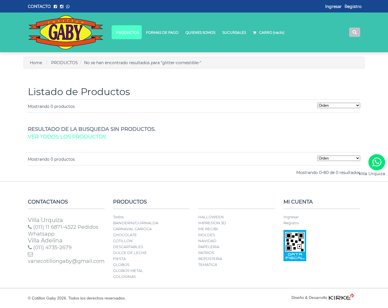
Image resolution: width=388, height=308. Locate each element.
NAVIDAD (207, 240)
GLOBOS (121, 264)
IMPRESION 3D (212, 223)
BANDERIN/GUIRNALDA (135, 223)
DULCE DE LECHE (130, 252)
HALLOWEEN (211, 217)
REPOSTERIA (210, 258)
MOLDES (206, 234)
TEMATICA (207, 264)
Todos (118, 217)
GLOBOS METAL (128, 270)
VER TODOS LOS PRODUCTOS (67, 137)
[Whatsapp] (376, 162)
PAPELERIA (208, 246)
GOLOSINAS (124, 276)
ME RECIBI (208, 229)
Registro (353, 6)
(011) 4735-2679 (52, 247)
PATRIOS (206, 252)
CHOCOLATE (125, 234)
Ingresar (291, 217)
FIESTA (119, 258)
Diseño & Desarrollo (309, 297)
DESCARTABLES (128, 246)
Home (36, 62)
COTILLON (123, 240)
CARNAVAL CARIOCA (132, 229)
